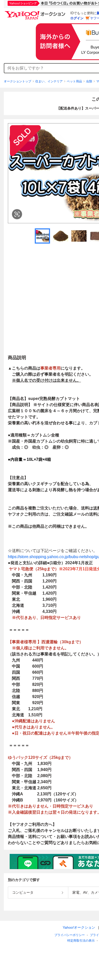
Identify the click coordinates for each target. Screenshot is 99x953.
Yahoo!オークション (79, 927)
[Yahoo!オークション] (36, 12)
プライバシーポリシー (69, 935)
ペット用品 (74, 81)
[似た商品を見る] (17, 214)
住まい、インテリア (49, 81)
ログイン (77, 18)
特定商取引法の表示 (81, 940)
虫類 (89, 81)
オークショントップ (17, 81)
